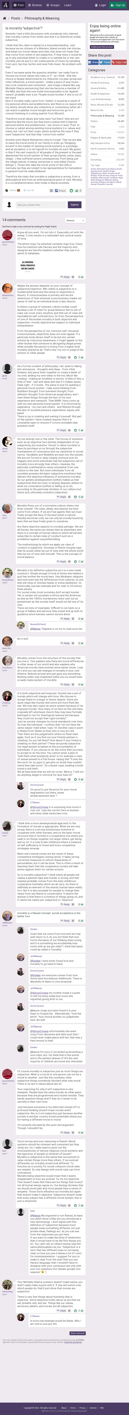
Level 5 (4, 378)
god (121, 178)
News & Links (107, 110)
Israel (94, 184)
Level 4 (4, 245)
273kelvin (35, 802)
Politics (107, 121)
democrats (104, 178)
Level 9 (4, 451)
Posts (107, 132)
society (95, 182)
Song (113, 169)
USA (100, 175)
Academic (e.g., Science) (107, 77)
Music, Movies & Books (107, 104)
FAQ (102, 1408)
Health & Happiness (107, 94)
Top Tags (107, 165)
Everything (107, 159)
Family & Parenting (107, 83)
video (94, 169)
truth (118, 173)
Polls (107, 126)
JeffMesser (36, 956)
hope (112, 171)
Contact (93, 1408)
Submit (75, 204)
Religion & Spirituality (107, 137)
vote (121, 175)
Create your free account (102, 47)
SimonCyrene (37, 785)
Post (21, 5)
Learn (67, 5)
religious (100, 180)
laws (105, 173)
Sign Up (120, 5)
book (119, 182)
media (112, 173)
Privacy (82, 1408)
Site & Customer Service (107, 148)
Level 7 (4, 518)
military (95, 178)
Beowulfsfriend (38, 624)
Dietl (32, 1211)
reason (114, 175)
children (114, 178)
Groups (55, 5)
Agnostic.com (5, 5)
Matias (14, 190)
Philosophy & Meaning (107, 115)
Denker (33, 929)
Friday (94, 175)
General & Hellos (107, 88)
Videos (107, 154)
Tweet (107, 62)
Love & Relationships (107, 99)
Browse (37, 5)
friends (101, 184)
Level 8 (4, 298)
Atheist (109, 180)
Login (102, 5)
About (63, 1408)
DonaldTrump (104, 169)
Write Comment (77, 1333)
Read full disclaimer (73, 1342)
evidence (112, 182)
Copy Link (121, 62)
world (119, 169)
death (106, 171)
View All (109, 184)
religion (103, 182)
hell (93, 180)
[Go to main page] (4, 18)
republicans (97, 173)
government (97, 171)
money (107, 175)
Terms (73, 1408)
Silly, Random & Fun (107, 143)
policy (115, 180)
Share (95, 62)
